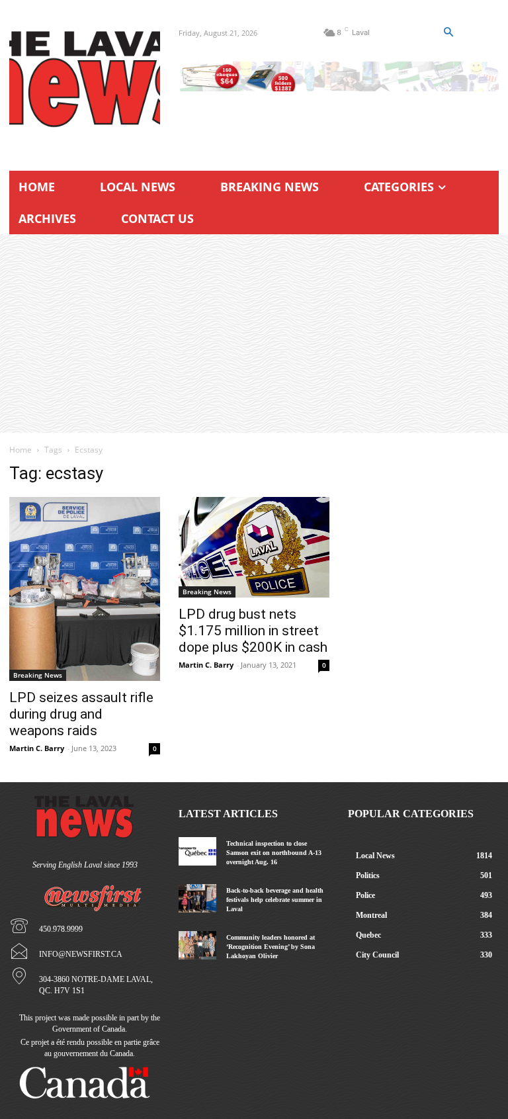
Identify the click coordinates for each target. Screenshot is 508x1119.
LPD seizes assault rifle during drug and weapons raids (81, 714)
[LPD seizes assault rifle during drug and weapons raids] (84, 589)
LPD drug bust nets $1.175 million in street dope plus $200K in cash (253, 630)
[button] (448, 32)
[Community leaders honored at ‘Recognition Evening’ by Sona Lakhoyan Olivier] (197, 945)
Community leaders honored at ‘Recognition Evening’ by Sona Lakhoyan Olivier (270, 947)
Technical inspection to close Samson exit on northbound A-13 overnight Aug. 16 (273, 853)
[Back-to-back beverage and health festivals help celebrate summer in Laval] (197, 898)
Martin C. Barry (36, 748)
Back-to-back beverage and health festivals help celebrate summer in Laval (274, 900)
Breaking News (37, 675)
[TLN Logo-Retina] (84, 79)
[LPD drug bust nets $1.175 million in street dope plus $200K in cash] (254, 547)
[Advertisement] (254, 333)
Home (20, 449)
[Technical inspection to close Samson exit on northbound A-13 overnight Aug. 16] (197, 851)
